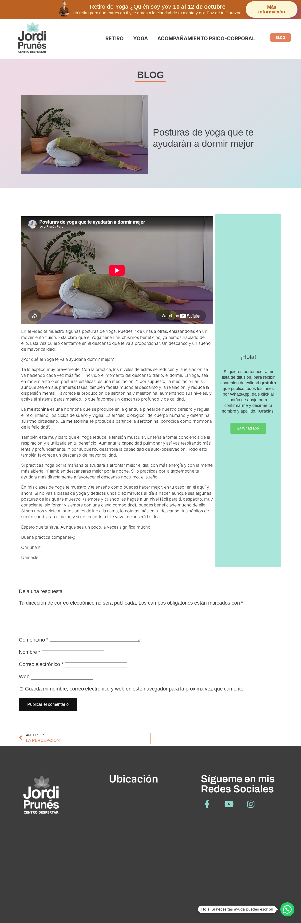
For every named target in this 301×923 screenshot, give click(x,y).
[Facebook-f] (207, 804)
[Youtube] (229, 804)
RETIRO (114, 38)
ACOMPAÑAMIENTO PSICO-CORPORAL (206, 38)
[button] (287, 909)
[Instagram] (250, 804)
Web (24, 676)
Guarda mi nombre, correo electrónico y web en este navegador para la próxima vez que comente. (135, 689)
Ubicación (133, 779)
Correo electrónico (41, 664)
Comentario (33, 640)
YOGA (140, 38)
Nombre (29, 652)
